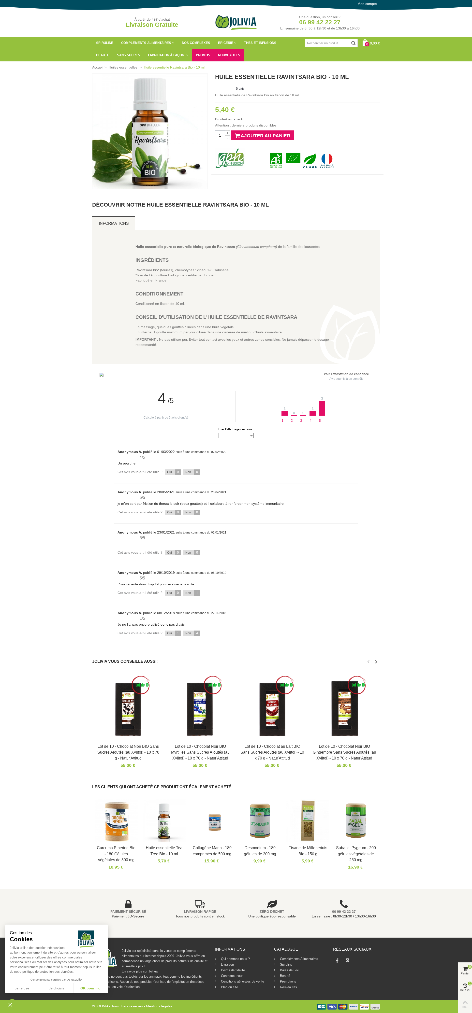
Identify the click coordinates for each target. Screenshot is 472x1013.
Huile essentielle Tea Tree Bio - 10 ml (164, 850)
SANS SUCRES (128, 55)
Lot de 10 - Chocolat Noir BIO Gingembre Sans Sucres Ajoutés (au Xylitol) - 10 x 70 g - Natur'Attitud (344, 752)
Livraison (227, 964)
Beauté (102, 55)
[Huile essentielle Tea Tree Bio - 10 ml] (164, 820)
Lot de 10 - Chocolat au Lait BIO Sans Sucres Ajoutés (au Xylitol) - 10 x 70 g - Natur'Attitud (272, 752)
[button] (10, 1005)
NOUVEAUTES (229, 55)
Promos (203, 55)
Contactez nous (231, 976)
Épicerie (225, 43)
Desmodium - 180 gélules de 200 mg (260, 850)
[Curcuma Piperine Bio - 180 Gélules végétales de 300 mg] (116, 820)
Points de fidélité (232, 970)
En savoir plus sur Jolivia (140, 971)
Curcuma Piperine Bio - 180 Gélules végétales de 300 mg (116, 853)
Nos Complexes (196, 43)
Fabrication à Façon (166, 55)
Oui (173, 472)
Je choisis (56, 988)
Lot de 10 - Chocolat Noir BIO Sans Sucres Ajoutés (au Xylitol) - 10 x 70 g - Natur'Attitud (128, 752)
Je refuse (22, 988)
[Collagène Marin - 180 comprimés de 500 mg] (212, 820)
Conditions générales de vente (242, 981)
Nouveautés (288, 987)
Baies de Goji (289, 970)
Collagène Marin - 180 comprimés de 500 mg (212, 850)
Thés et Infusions (260, 43)
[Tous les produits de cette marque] (230, 158)
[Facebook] (337, 960)
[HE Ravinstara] (149, 131)
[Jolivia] (236, 22)
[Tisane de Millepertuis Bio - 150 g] (307, 820)
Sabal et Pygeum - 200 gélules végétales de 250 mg (356, 853)
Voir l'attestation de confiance (346, 374)
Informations (114, 223)
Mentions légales (159, 1006)
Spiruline (104, 43)
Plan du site (229, 987)
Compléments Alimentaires (146, 43)
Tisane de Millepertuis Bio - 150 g (308, 850)
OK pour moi (91, 988)
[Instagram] (347, 960)
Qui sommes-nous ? (235, 959)
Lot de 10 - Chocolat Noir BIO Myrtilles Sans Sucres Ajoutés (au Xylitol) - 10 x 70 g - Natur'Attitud (200, 752)
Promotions (287, 981)
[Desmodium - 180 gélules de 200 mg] (259, 820)
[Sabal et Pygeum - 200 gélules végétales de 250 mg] (355, 820)
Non (191, 472)
